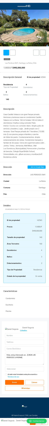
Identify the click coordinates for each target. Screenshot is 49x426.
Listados (23, 331)
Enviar (14, 382)
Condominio (10, 298)
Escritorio (9, 305)
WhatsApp (25, 388)
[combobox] (24, 369)
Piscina (8, 311)
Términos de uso (13, 377)
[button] (37, 421)
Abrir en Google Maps (37, 167)
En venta (7, 59)
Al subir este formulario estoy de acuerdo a (22, 375)
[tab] (6, 52)
